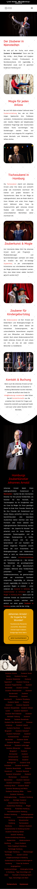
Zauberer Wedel (13, 702)
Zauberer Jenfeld (22, 688)
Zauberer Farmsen (20, 676)
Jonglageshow (15, 866)
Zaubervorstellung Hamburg (15, 837)
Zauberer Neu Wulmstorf (13, 722)
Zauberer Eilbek (23, 786)
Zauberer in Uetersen (22, 589)
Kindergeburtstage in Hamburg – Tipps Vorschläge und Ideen (18, 872)
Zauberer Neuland (22, 771)
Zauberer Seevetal (22, 705)
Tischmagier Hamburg (11, 852)
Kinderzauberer (12, 320)
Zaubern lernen (22, 855)
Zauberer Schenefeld (13, 774)
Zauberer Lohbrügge (22, 745)
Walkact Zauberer (25, 826)
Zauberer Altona (11, 673)
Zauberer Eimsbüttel (13, 679)
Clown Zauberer (20, 843)
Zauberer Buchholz (13, 728)
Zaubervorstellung (10, 113)
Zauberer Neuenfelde (13, 768)
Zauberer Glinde (22, 739)
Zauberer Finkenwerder (13, 690)
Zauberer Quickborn (21, 711)
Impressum (24, 884)
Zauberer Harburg (22, 682)
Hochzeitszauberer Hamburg (17, 811)
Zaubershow (8, 263)
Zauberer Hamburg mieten (14, 832)
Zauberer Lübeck (22, 725)
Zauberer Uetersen (22, 780)
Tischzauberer (12, 184)
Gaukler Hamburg (17, 834)
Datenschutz (12, 884)
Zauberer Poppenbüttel (13, 685)
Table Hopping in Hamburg (17, 846)
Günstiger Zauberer (19, 800)
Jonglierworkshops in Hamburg (17, 857)
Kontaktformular (18, 398)
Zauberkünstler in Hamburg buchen (17, 829)
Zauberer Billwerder (13, 748)
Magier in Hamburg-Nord (13, 595)
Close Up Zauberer (22, 863)
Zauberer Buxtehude (21, 719)
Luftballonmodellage (25, 557)
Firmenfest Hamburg (22, 809)
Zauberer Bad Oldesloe (13, 714)
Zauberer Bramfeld (22, 765)
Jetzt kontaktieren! (19, 638)
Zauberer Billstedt (13, 742)
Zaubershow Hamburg (14, 806)
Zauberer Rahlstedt (13, 734)
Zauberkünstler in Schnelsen (15, 592)
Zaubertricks (11, 840)
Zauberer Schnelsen (13, 783)
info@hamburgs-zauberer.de (14, 395)
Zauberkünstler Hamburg (17, 803)
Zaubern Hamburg (10, 814)
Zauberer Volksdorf (22, 731)
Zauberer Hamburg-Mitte (15, 791)
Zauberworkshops (10, 869)
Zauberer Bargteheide (11, 708)
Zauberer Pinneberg (23, 699)
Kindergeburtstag (10, 797)
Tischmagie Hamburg (15, 849)
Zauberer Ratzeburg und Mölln (17, 788)
